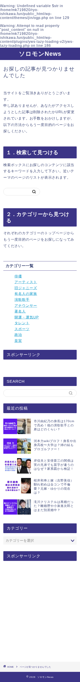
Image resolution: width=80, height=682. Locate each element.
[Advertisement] (40, 611)
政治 (18, 335)
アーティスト (25, 282)
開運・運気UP (26, 317)
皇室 (18, 341)
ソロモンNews (40, 53)
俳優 (18, 276)
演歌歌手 (22, 300)
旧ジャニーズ (25, 288)
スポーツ (22, 329)
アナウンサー (25, 305)
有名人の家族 (25, 294)
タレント (22, 323)
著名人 (20, 311)
